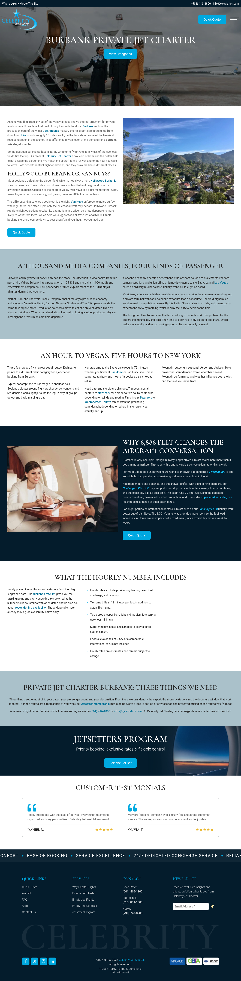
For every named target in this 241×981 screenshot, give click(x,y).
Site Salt (125, 972)
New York (104, 393)
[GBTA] (194, 961)
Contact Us (29, 912)
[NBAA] (211, 961)
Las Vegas (221, 282)
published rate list (43, 594)
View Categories (120, 54)
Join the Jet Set (121, 763)
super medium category (216, 497)
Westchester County (98, 402)
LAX (23, 135)
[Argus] (177, 961)
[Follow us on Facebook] (25, 961)
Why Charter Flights (84, 887)
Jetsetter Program (83, 912)
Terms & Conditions (129, 968)
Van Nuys (77, 201)
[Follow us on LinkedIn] (52, 961)
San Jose (117, 372)
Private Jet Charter (83, 893)
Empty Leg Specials (84, 905)
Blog (25, 905)
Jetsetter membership (95, 704)
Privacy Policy (107, 968)
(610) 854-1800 (132, 902)
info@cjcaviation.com (226, 3)
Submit (212, 907)
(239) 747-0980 (132, 913)
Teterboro (146, 397)
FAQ (24, 899)
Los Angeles (51, 130)
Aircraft (26, 893)
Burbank (88, 126)
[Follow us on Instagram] (43, 961)
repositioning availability (31, 607)
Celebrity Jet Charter (58, 156)
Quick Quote (212, 19)
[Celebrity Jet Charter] (19, 19)
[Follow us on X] (34, 961)
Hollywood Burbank (103, 180)
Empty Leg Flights (83, 899)
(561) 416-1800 (201, 3)
